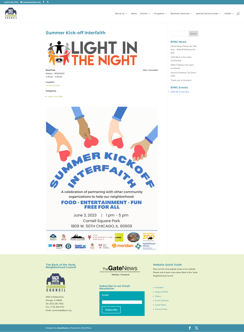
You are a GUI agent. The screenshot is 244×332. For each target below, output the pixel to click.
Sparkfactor (63, 328)
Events (144, 14)
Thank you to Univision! (181, 80)
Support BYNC (161, 292)
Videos (158, 296)
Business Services (180, 14)
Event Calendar (162, 300)
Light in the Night (55, 96)
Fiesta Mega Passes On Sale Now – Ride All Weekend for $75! (184, 49)
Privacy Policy (161, 309)
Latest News (160, 305)
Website (115, 274)
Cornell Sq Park (53, 85)
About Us (120, 14)
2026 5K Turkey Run (180, 92)
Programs (159, 14)
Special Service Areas (207, 14)
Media (228, 14)
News (134, 14)
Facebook (125, 274)
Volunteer (159, 287)
